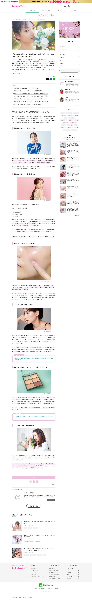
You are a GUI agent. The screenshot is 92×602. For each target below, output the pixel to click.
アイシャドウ (38, 541)
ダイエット (63, 127)
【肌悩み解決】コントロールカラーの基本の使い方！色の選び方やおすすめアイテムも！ (34, 417)
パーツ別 (19, 73)
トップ (19, 10)
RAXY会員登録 (70, 568)
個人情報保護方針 (42, 588)
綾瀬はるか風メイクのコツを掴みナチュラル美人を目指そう (28, 104)
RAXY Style (32, 10)
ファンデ (76, 127)
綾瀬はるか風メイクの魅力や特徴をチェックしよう (26, 88)
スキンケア (62, 46)
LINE (68, 574)
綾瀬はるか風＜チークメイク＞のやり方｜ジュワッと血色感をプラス (31, 99)
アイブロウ (35, 527)
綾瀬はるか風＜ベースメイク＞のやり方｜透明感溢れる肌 (28, 91)
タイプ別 (74, 130)
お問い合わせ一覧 (22, 597)
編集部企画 (76, 113)
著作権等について (50, 588)
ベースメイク (63, 49)
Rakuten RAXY (18, 6)
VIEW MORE (77, 105)
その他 (61, 66)
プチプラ (63, 125)
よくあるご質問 (73, 10)
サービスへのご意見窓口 (54, 574)
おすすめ (69, 113)
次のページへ (34, 477)
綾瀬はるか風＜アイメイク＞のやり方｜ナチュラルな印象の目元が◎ (31, 93)
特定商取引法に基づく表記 (54, 578)
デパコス (70, 127)
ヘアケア (62, 57)
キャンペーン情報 (46, 10)
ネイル (61, 60)
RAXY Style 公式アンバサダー (29, 541)
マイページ (33, 572)
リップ (76, 120)
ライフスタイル (66, 130)
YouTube (69, 578)
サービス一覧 (14, 597)
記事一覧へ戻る (34, 506)
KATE (44, 554)
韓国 (65, 117)
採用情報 (56, 588)
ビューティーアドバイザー (36, 576)
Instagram (69, 572)
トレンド (70, 120)
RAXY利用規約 (52, 576)
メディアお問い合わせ (53, 570)
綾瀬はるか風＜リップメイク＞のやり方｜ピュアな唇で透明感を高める (31, 101)
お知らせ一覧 (52, 568)
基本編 (30, 527)
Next (53, 484)
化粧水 (76, 125)
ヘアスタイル (65, 122)
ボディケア (62, 54)
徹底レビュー (27, 554)
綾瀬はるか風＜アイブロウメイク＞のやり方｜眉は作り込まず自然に (31, 96)
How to (14, 73)
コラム (61, 63)
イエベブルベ (39, 554)
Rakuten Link (69, 576)
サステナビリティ (31, 597)
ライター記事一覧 (51, 499)
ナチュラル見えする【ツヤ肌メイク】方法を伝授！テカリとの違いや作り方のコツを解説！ (34, 358)
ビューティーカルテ (35, 574)
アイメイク (17, 71)
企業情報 (36, 588)
